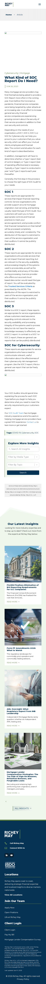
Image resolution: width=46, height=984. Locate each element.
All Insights (23, 808)
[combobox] (21, 465)
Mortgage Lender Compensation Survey (23, 940)
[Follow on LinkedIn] (7, 855)
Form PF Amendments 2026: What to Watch (21, 649)
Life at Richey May (13, 917)
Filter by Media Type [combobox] (18, 457)
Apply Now (9, 908)
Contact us (31, 422)
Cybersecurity (11, 73)
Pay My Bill (9, 935)
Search (23, 472)
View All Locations (13, 895)
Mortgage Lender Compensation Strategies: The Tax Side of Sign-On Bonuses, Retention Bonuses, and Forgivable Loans (22, 776)
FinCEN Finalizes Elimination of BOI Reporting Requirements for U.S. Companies (23, 587)
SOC (37, 433)
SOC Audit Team (16, 413)
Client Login (10, 930)
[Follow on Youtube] (11, 855)
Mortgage (25, 73)
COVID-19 (16, 433)
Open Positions (11, 912)
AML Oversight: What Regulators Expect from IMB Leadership (21, 711)
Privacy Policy (23, 979)
